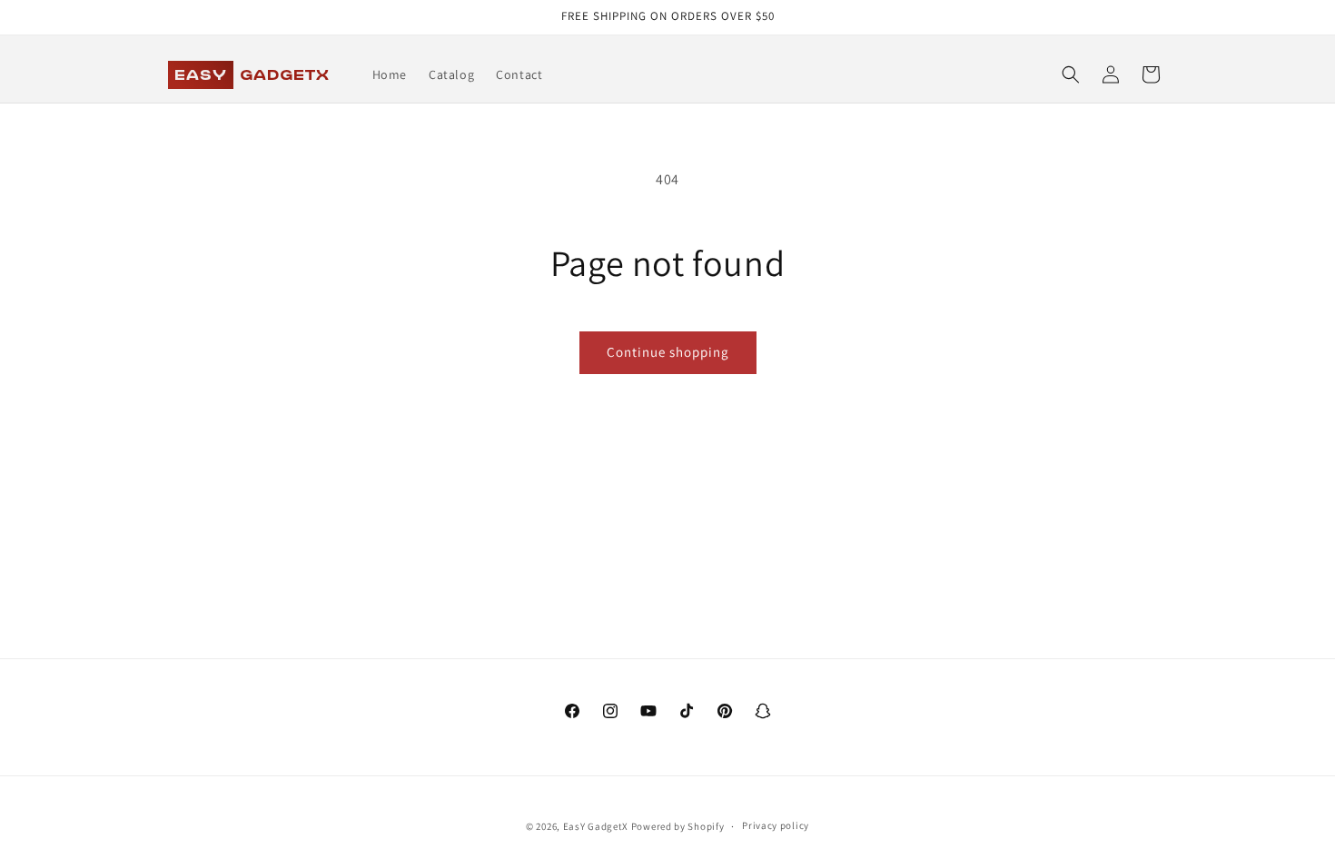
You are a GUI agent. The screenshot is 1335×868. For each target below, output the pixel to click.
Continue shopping (668, 351)
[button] (1071, 74)
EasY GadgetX (595, 826)
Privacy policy (775, 825)
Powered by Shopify (678, 826)
